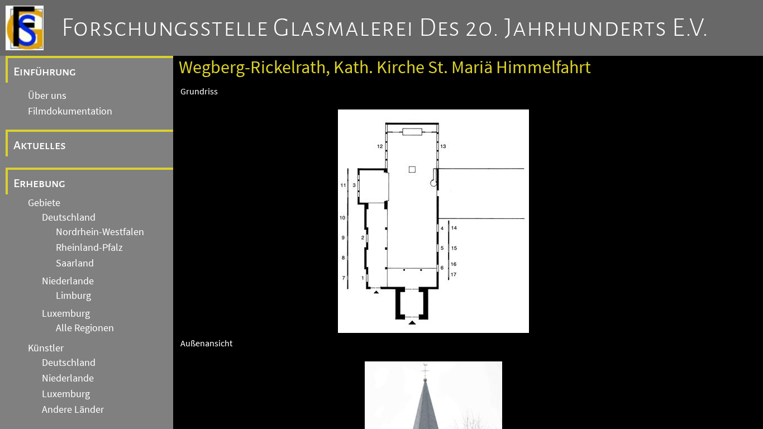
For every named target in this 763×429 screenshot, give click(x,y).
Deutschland (69, 217)
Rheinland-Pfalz (89, 247)
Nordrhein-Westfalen (100, 232)
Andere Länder (73, 409)
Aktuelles (39, 145)
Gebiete (44, 203)
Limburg (73, 295)
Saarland (75, 263)
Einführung (44, 71)
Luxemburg (66, 313)
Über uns (47, 95)
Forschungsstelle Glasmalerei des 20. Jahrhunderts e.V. (385, 28)
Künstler (46, 348)
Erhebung (39, 183)
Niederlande (68, 281)
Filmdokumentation (70, 111)
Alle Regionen (85, 328)
